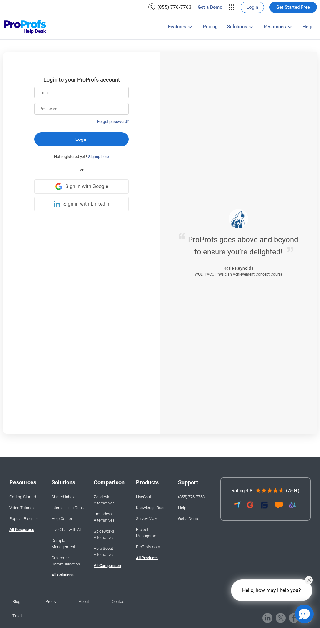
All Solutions (63, 575)
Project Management (148, 532)
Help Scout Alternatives (104, 551)
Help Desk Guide (52, 27)
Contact (119, 601)
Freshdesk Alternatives (104, 517)
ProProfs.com (148, 546)
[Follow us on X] (281, 618)
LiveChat (143, 496)
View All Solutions (104, 23)
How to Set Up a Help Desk (153, 27)
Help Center (62, 518)
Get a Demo (210, 7)
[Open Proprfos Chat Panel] (304, 614)
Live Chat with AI (66, 529)
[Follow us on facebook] (294, 618)
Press (51, 601)
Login (252, 7)
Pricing (210, 26)
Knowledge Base (151, 507)
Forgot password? (113, 121)
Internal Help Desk (68, 507)
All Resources (21, 529)
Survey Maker (148, 518)
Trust (17, 615)
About (84, 601)
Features (177, 26)
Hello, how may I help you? (271, 590)
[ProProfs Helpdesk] (25, 27)
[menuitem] (170, 7)
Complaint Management (63, 543)
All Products (147, 557)
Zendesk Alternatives (104, 499)
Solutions (237, 26)
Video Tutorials (22, 507)
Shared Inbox (63, 496)
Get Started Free (293, 7)
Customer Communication (66, 560)
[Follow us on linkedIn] (267, 618)
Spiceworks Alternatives (104, 534)
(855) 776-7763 (175, 7)
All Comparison (107, 565)
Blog (16, 601)
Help (307, 26)
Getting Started (22, 496)
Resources (275, 26)
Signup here (98, 156)
